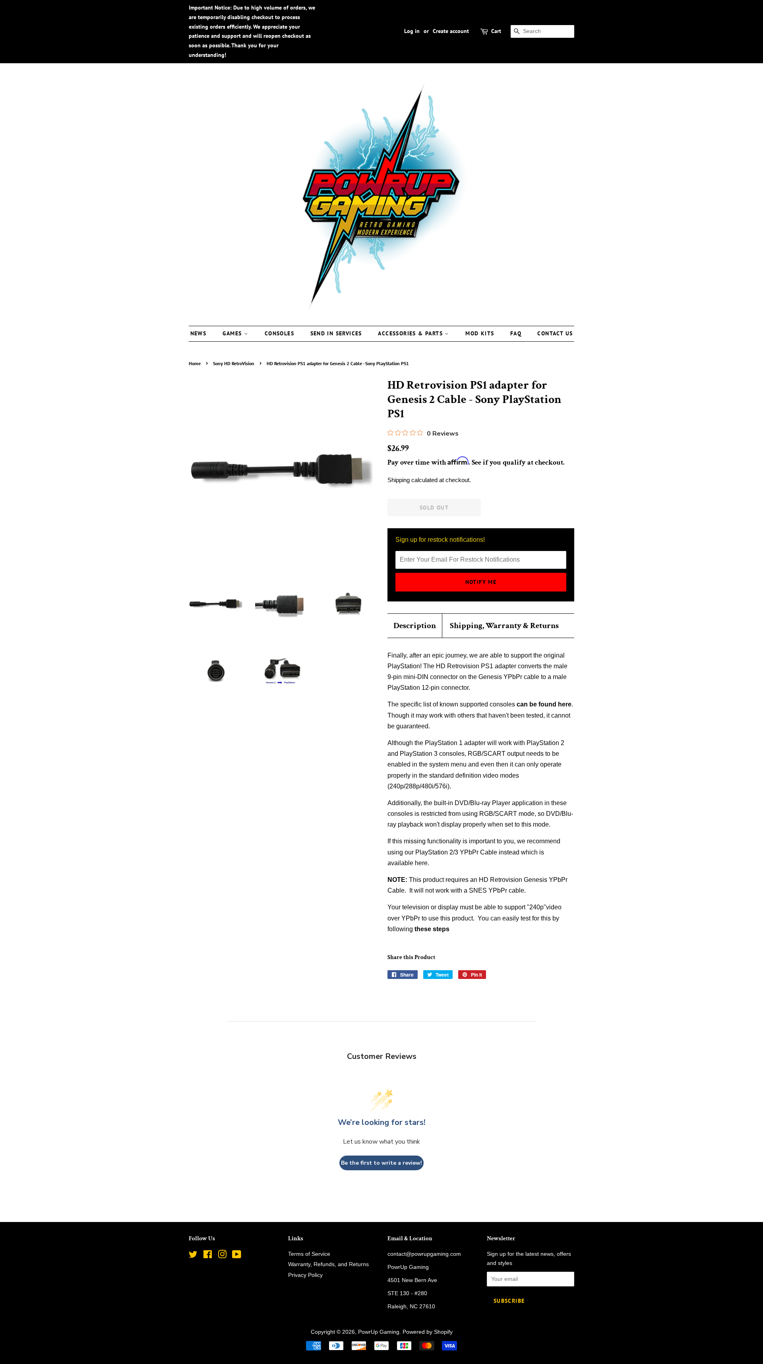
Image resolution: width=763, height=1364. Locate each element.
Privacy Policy (305, 1275)
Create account (451, 31)
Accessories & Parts (411, 333)
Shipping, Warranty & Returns (504, 625)
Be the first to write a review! (381, 1163)
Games (233, 333)
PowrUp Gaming (378, 1332)
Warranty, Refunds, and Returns (328, 1264)
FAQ (515, 333)
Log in (412, 31)
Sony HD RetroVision (233, 363)
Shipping (398, 480)
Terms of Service (309, 1254)
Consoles (279, 333)
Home (195, 363)
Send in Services (336, 333)
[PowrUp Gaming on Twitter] (193, 1256)
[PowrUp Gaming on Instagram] (222, 1256)
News (198, 333)
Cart (496, 31)
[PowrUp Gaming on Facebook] (207, 1256)
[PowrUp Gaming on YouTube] (236, 1256)
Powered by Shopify (428, 1332)
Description (414, 625)
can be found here (544, 704)
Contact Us (555, 333)
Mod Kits (479, 333)
